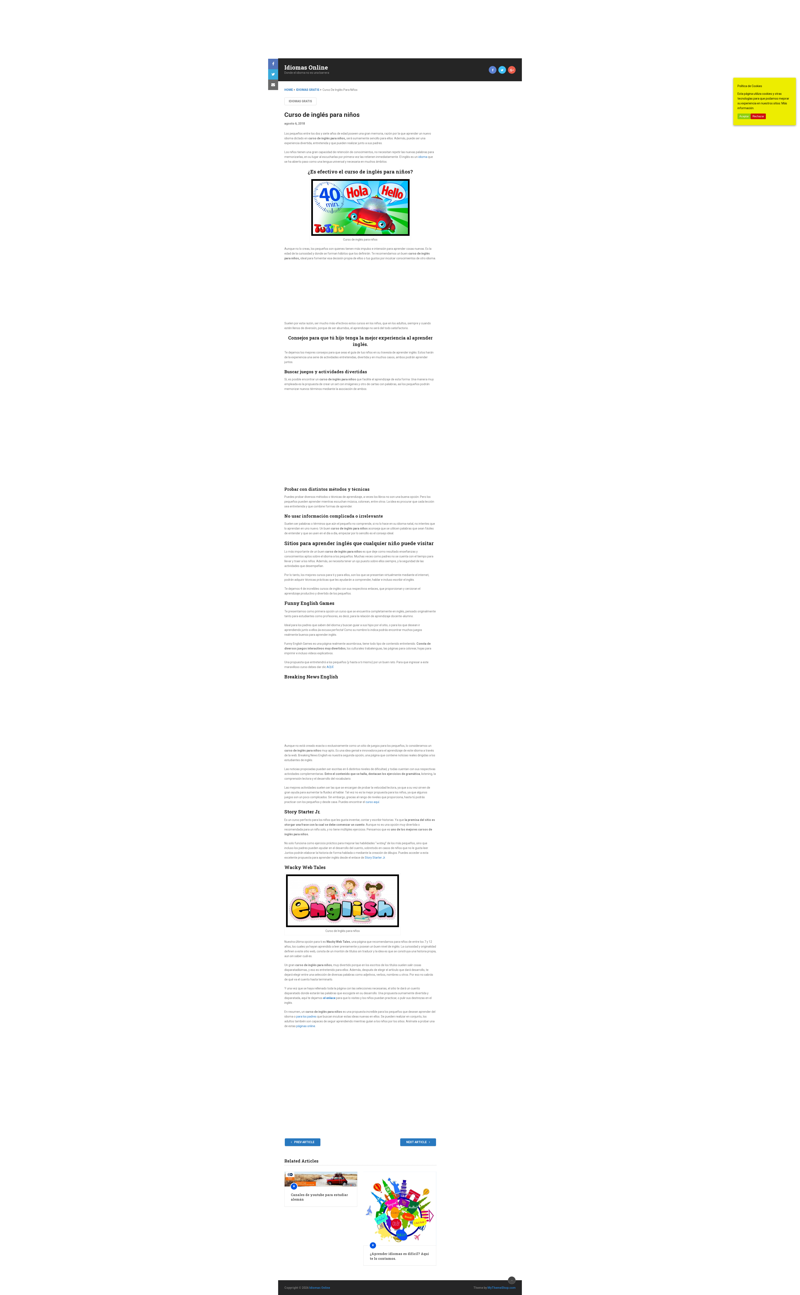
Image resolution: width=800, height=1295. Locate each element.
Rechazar (758, 116)
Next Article (416, 1142)
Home (288, 89)
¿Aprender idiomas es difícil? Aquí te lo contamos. (399, 1255)
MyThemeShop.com (502, 1287)
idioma (422, 157)
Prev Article (304, 1142)
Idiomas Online (306, 67)
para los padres (306, 1016)
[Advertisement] (125, 29)
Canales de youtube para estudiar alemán (319, 1197)
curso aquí (372, 802)
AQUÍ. (330, 667)
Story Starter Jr (375, 857)
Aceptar (744, 116)
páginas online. (306, 1026)
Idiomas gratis (307, 89)
